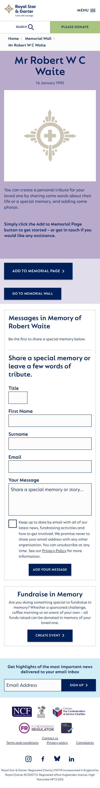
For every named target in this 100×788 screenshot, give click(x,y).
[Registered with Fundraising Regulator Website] (36, 728)
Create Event (48, 635)
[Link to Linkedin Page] (71, 759)
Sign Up (77, 685)
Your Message (23, 480)
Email (14, 457)
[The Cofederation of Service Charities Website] (69, 712)
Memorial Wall (38, 38)
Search (21, 27)
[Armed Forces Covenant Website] (41, 712)
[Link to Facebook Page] (43, 759)
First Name (20, 411)
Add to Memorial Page (36, 271)
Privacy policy (57, 743)
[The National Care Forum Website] (22, 712)
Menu (83, 10)
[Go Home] (20, 10)
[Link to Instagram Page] (28, 759)
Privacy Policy (54, 550)
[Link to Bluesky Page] (57, 759)
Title (13, 388)
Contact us (50, 738)
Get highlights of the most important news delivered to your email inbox (49, 670)
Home (13, 38)
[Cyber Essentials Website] (67, 728)
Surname (18, 434)
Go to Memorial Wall (32, 294)
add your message (50, 570)
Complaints (85, 743)
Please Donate (75, 27)
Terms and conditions (22, 743)
